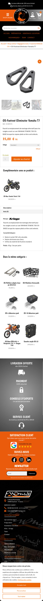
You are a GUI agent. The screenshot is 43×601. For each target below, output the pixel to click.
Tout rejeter (21, 596)
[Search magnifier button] (38, 27)
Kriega (11, 528)
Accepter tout (21, 585)
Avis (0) (6, 211)
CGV (5, 561)
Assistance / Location (31, 33)
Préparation (16, 33)
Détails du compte (10, 552)
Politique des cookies (24, 580)
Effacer (38, 149)
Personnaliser (21, 591)
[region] (21, 582)
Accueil (7, 33)
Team (24, 37)
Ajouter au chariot (21, 159)
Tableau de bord (9, 544)
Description (7, 208)
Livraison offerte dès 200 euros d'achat (23, 3)
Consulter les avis (25, 444)
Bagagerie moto (23, 44)
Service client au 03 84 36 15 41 (23, 6)
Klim (5, 528)
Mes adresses (8, 550)
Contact (30, 37)
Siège (5, 145)
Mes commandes (9, 547)
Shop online (12, 44)
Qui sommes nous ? (10, 520)
